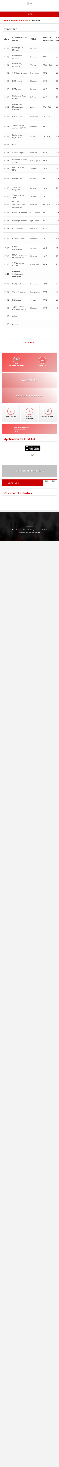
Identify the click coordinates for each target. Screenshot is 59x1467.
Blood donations (20, 20)
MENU (30, 14)
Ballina (7, 20)
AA (39, 532)
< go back (29, 342)
